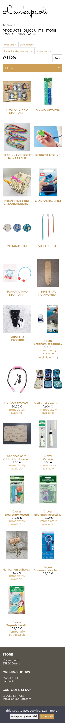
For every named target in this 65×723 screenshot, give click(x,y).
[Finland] (35, 34)
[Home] (25, 18)
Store (50, 30)
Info (20, 34)
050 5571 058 (15, 695)
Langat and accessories (18, 51)
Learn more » (50, 710)
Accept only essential (24, 716)
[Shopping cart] (29, 34)
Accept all (47, 716)
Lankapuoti (27, 44)
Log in (8, 34)
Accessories (43, 51)
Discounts (33, 30)
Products (12, 30)
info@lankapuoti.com (17, 699)
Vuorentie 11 (11, 660)
